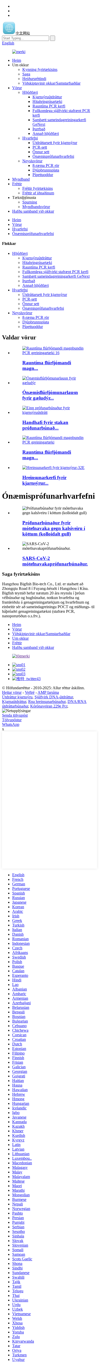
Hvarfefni (30, 138)
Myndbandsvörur (36, 207)
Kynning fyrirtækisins (39, 69)
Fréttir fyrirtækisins (37, 188)
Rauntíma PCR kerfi (48, 106)
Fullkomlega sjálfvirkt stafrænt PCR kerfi (55, 272)
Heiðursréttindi (34, 78)
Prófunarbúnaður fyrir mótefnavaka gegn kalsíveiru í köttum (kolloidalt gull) (53, 528)
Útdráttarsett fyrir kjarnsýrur (54, 142)
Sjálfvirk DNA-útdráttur (54, 697)
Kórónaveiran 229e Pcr (48, 706)
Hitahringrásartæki (47, 101)
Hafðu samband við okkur (33, 211)
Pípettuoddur (42, 174)
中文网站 (23, 33)
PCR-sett (39, 147)
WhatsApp (10, 724)
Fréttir (17, 184)
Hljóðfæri (30, 92)
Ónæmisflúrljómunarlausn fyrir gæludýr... (50, 395)
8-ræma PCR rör (45, 165)
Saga (26, 74)
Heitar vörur (12, 692)
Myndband (21, 179)
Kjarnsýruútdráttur (47, 97)
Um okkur (20, 638)
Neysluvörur (32, 161)
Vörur (17, 88)
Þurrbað (38, 129)
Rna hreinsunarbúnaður (46, 701)
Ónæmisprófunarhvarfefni (53, 156)
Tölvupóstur (12, 720)
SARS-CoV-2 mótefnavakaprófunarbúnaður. (55, 561)
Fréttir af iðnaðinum (38, 193)
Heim (16, 60)
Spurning (29, 202)
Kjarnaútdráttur (14, 701)
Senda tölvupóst (15, 715)
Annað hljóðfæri (45, 133)
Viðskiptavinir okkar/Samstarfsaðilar (51, 83)
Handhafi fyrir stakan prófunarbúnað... (45, 425)
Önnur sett (40, 152)
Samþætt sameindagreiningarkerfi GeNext (56, 276)
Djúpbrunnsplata (45, 170)
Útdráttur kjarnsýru (17, 697)
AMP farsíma (48, 692)
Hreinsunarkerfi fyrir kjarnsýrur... (44, 480)
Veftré (30, 692)
